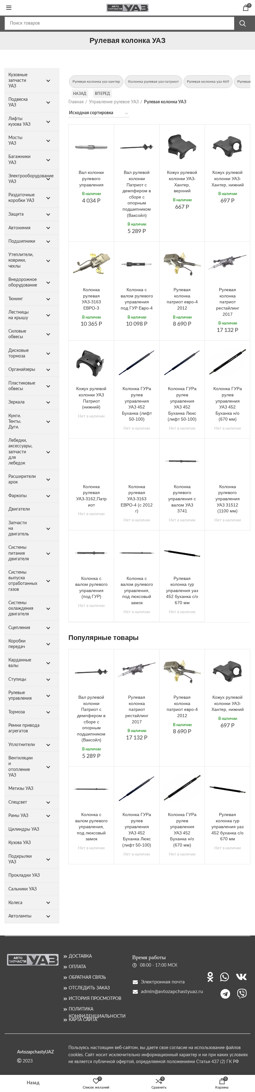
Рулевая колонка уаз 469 (208, 81)
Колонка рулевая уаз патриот (153, 81)
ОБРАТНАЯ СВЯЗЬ (87, 977)
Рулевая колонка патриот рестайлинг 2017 (227, 301)
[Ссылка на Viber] (242, 993)
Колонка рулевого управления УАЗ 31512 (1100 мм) (228, 498)
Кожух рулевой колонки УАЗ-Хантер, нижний (227, 178)
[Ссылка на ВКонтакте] (241, 976)
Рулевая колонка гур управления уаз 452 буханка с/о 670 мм (182, 590)
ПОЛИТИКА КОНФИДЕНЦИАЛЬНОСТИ (96, 1009)
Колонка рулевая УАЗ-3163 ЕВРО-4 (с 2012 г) (137, 498)
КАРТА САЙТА (83, 1020)
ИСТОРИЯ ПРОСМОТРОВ (95, 998)
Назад (80, 94)
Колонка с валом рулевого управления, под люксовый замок (137, 590)
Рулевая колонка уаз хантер (96, 81)
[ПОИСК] (242, 23)
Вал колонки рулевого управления (91, 178)
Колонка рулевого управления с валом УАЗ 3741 (182, 498)
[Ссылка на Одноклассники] (210, 976)
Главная (76, 102)
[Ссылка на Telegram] (225, 993)
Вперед (102, 94)
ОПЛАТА (77, 967)
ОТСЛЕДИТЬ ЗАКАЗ (89, 988)
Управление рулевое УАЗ (114, 102)
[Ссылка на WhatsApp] (224, 976)
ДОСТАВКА (80, 956)
